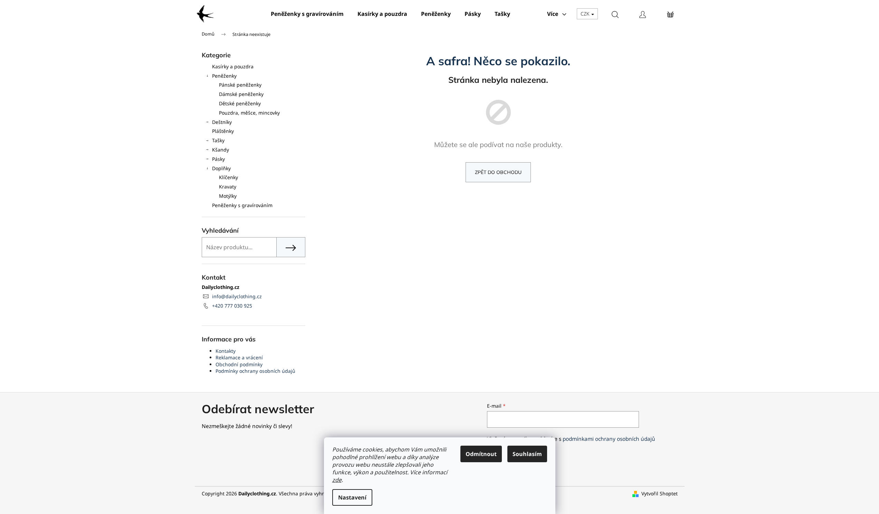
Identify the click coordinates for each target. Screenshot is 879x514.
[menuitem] (307, 14)
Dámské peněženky (241, 94)
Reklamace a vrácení (239, 357)
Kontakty (226, 351)
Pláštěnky (223, 131)
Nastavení (352, 497)
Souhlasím (527, 454)
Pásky (218, 159)
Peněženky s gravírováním (242, 205)
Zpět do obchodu (498, 172)
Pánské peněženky (240, 84)
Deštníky (222, 122)
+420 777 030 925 (232, 305)
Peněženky (224, 75)
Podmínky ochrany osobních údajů (255, 371)
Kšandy (220, 149)
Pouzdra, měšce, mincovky (249, 112)
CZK (586, 13)
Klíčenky (228, 177)
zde (337, 480)
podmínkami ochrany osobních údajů (609, 439)
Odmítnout (481, 454)
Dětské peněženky (240, 103)
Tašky (218, 140)
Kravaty (227, 186)
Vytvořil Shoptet (659, 493)
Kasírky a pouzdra (233, 66)
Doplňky (221, 168)
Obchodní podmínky (239, 364)
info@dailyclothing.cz (237, 296)
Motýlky (228, 196)
